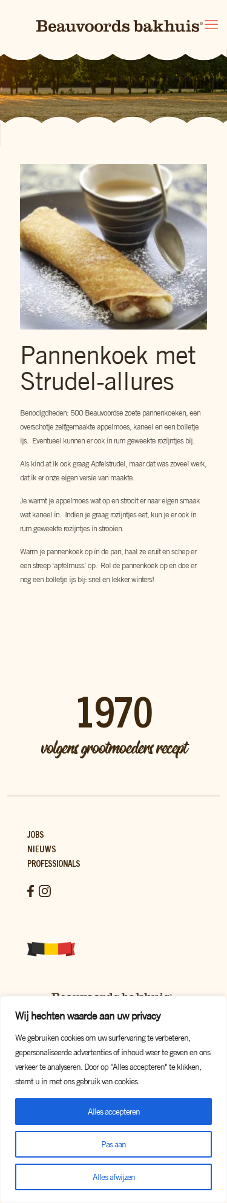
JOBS (35, 834)
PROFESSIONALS (53, 863)
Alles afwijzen (114, 1177)
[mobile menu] (210, 24)
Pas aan (113, 1144)
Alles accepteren (114, 1111)
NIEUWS (41, 848)
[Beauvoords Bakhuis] (113, 24)
